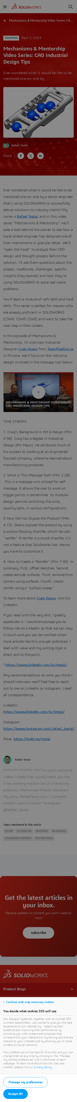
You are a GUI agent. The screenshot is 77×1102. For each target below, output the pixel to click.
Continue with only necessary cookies (30, 1002)
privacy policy (43, 1067)
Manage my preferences (25, 1082)
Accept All (15, 1094)
